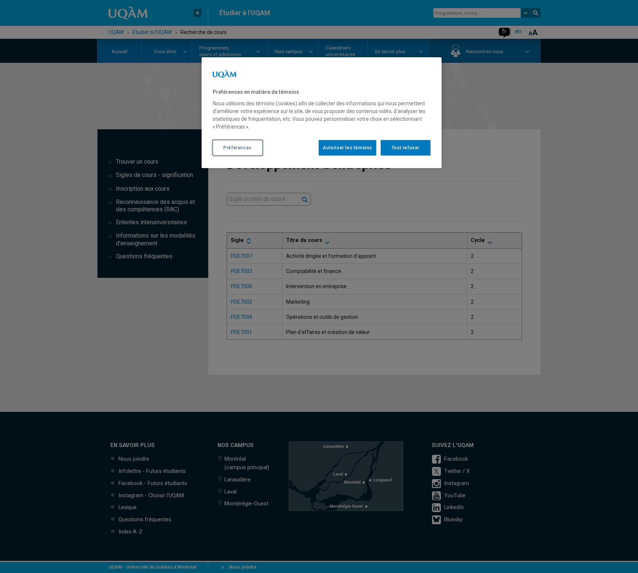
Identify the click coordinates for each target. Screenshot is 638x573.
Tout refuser (405, 147)
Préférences (237, 147)
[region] (322, 112)
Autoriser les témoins (347, 147)
